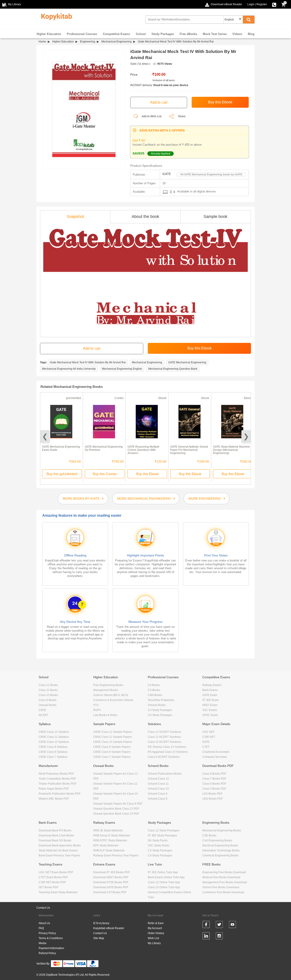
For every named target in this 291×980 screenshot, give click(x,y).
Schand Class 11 (158, 783)
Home (42, 41)
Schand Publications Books (165, 773)
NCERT (43, 715)
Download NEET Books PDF (110, 877)
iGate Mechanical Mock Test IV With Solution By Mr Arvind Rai (88, 362)
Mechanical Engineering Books (221, 830)
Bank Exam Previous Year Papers (59, 855)
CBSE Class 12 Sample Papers (112, 731)
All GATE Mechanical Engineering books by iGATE (211, 174)
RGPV (97, 710)
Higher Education (49, 34)
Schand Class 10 (158, 788)
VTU (96, 705)
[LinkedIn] (206, 936)
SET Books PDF (48, 887)
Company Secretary (214, 756)
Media (42, 943)
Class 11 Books (48, 690)
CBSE (42, 710)
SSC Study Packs (158, 845)
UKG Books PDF (212, 798)
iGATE (166, 174)
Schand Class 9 (157, 793)
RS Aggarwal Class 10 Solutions (168, 751)
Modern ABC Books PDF (54, 798)
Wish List (153, 938)
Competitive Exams (116, 34)
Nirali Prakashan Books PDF (56, 773)
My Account (155, 928)
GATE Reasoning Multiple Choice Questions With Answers (143, 450)
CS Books (154, 690)
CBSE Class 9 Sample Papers (111, 746)
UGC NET (208, 731)
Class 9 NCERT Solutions (164, 756)
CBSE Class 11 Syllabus (54, 736)
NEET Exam (209, 705)
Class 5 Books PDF (214, 788)
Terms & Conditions (51, 938)
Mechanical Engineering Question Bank (172, 368)
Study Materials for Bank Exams (58, 850)
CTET (205, 746)
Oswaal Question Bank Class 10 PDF (116, 813)
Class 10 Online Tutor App (164, 887)
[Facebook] (206, 925)
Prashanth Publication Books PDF (59, 793)
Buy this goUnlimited (62, 474)
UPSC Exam (210, 715)
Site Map (98, 938)
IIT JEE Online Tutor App (163, 872)
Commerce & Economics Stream (113, 700)
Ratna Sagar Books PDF (54, 788)
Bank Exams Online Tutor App (166, 877)
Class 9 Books (47, 700)
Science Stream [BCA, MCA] (110, 695)
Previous (45, 436)
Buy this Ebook (147, 474)
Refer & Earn (156, 923)
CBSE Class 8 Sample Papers (111, 751)
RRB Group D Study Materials (111, 835)
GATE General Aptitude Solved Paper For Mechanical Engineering (189, 450)
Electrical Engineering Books (220, 845)
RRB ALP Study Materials (109, 850)
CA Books (154, 685)
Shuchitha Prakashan (161, 700)
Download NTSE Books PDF (110, 882)
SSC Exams (209, 710)
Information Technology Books (221, 850)
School (141, 34)
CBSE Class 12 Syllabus (54, 731)
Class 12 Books (48, 685)
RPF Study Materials (105, 845)
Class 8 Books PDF (214, 773)
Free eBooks (188, 34)
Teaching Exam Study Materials (58, 892)
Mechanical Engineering (116, 41)
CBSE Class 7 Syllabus (53, 756)
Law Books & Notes (105, 715)
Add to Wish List (151, 116)
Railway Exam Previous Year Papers (115, 855)
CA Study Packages (160, 710)
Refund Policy (47, 953)
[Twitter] (219, 925)
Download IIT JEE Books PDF (111, 872)
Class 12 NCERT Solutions (164, 731)
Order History (156, 933)
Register (261, 4)
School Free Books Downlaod (220, 887)
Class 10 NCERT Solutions (164, 741)
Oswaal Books (47, 705)
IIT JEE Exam (210, 700)
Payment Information (51, 948)
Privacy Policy (47, 933)
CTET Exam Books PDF (53, 877)
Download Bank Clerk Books (56, 835)
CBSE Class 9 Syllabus (53, 746)
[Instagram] (219, 936)
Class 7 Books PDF (214, 778)
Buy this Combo (105, 474)
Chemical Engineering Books (220, 855)
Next (246, 436)
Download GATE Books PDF (110, 887)
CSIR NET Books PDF (52, 882)
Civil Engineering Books (217, 840)
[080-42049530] (274, 4)
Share (182, 116)
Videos (237, 34)
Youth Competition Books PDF (57, 778)
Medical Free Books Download (221, 877)
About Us (44, 923)
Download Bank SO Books (55, 840)
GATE (205, 741)
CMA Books (155, 695)
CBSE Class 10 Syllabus (54, 741)
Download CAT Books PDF (109, 892)
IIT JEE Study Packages (162, 835)
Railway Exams (211, 685)
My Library (154, 943)
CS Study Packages (160, 715)
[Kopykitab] (55, 16)
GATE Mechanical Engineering (187, 362)
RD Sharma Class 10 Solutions (167, 746)
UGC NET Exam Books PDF (56, 872)
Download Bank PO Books (55, 830)
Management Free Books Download (224, 882)
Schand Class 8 (157, 798)
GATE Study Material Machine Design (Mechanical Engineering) (231, 450)
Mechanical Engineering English (122, 368)
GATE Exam (209, 695)
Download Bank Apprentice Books (60, 845)
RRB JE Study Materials (108, 830)
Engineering (87, 41)
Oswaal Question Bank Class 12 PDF (116, 808)
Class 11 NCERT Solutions (164, 736)
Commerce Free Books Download (223, 892)
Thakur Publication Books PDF (57, 783)
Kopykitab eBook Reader (108, 928)
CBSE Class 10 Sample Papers (112, 741)
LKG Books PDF (212, 793)
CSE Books (209, 835)
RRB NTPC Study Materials (110, 840)
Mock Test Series (215, 34)
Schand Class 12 (158, 778)
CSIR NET (208, 736)
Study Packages (162, 34)
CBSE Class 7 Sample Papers (111, 756)
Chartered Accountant (215, 751)
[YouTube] (232, 925)
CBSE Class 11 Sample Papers (112, 736)
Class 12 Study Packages (163, 830)
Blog (251, 34)
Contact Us (43, 907)
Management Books (105, 690)
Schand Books (157, 705)
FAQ (41, 928)
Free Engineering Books (108, 685)
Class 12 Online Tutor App (164, 882)
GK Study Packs (158, 840)
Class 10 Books (48, 695)
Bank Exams (210, 690)
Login (250, 4)
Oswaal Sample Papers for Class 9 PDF (117, 803)
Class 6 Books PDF (214, 783)
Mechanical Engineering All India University (69, 368)
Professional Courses (82, 34)
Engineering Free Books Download (224, 872)
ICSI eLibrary (101, 923)
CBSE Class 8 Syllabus (53, 751)
